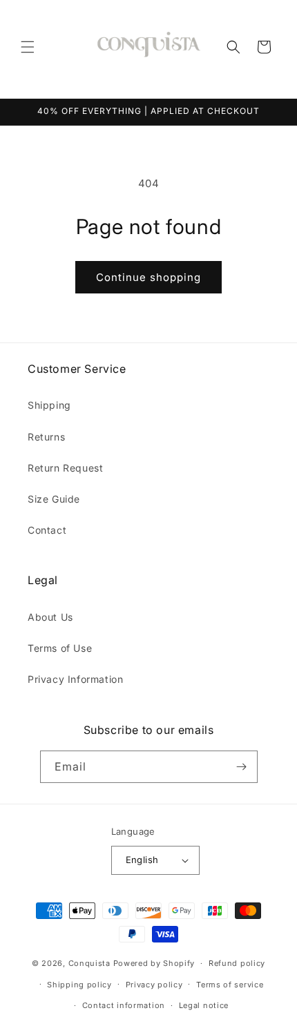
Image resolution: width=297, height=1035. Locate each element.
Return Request (65, 468)
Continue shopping (148, 277)
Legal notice (204, 1005)
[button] (27, 47)
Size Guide (54, 499)
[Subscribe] (242, 767)
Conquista (89, 963)
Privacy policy (154, 984)
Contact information (123, 1005)
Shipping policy (79, 984)
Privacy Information (75, 679)
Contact (47, 530)
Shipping (49, 405)
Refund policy (237, 963)
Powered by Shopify (154, 963)
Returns (46, 437)
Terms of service (229, 984)
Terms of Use (60, 648)
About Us (50, 617)
